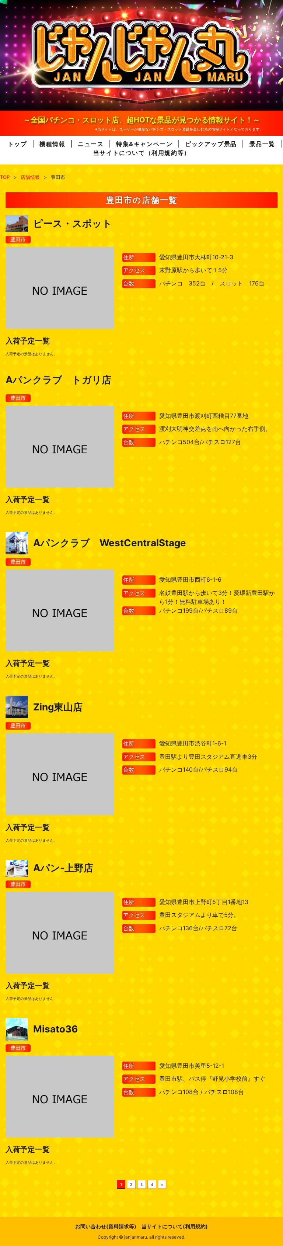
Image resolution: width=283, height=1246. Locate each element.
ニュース (91, 144)
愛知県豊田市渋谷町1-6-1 (192, 743)
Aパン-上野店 (63, 867)
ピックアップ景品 (211, 144)
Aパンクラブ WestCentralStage (109, 542)
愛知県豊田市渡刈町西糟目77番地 (203, 415)
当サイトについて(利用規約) (175, 1226)
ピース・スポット (72, 223)
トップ (17, 144)
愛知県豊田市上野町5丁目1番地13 (203, 902)
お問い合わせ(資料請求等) (105, 1226)
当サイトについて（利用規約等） (142, 152)
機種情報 (52, 144)
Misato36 (55, 1029)
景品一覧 (262, 144)
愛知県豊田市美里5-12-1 (191, 1065)
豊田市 (18, 239)
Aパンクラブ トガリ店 (58, 379)
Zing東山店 (58, 707)
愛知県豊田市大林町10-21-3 (196, 257)
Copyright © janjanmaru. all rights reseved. (141, 1237)
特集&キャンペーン (144, 144)
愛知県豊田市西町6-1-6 (190, 579)
